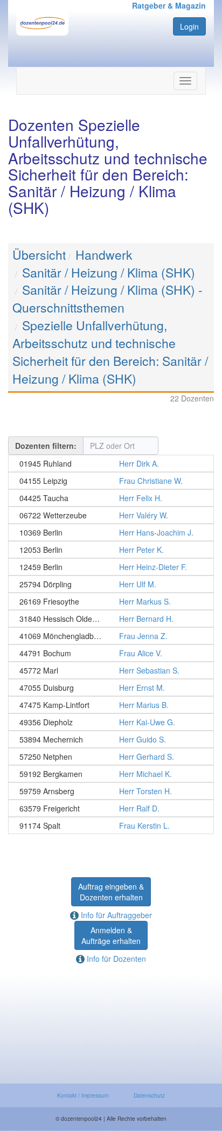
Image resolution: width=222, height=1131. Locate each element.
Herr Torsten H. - (111, 791)
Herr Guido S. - (111, 739)
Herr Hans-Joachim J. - (111, 532)
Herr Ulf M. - (111, 584)
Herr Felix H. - (111, 498)
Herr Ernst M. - (111, 687)
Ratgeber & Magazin (169, 5)
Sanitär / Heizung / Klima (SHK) (108, 272)
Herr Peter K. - (111, 550)
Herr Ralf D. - (111, 808)
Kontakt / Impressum (82, 1095)
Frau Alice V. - (111, 653)
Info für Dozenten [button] (115, 958)
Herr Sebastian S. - (111, 670)
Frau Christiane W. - (111, 481)
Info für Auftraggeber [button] (115, 915)
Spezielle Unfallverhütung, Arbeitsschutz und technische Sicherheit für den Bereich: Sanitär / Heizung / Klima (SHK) (110, 351)
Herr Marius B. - (111, 705)
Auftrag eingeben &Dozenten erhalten (111, 892)
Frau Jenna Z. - (111, 636)
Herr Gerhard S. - (111, 756)
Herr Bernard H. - (111, 618)
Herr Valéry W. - (111, 515)
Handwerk (104, 254)
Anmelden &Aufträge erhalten (111, 935)
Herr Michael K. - (111, 774)
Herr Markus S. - (111, 601)
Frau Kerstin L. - (111, 825)
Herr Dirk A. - (111, 463)
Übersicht (39, 254)
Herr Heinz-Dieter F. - (111, 567)
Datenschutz (149, 1095)
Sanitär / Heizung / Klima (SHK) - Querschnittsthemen (107, 298)
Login (189, 26)
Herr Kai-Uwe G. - (111, 722)
